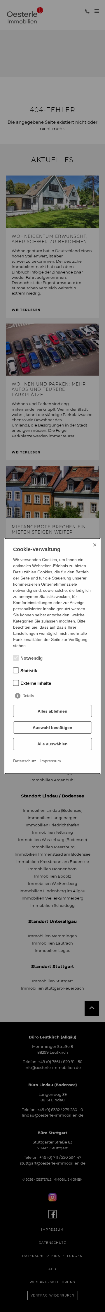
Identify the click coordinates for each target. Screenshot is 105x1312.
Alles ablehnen (52, 711)
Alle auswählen (52, 744)
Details (28, 696)
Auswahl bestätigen (52, 727)
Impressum (50, 761)
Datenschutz (24, 761)
